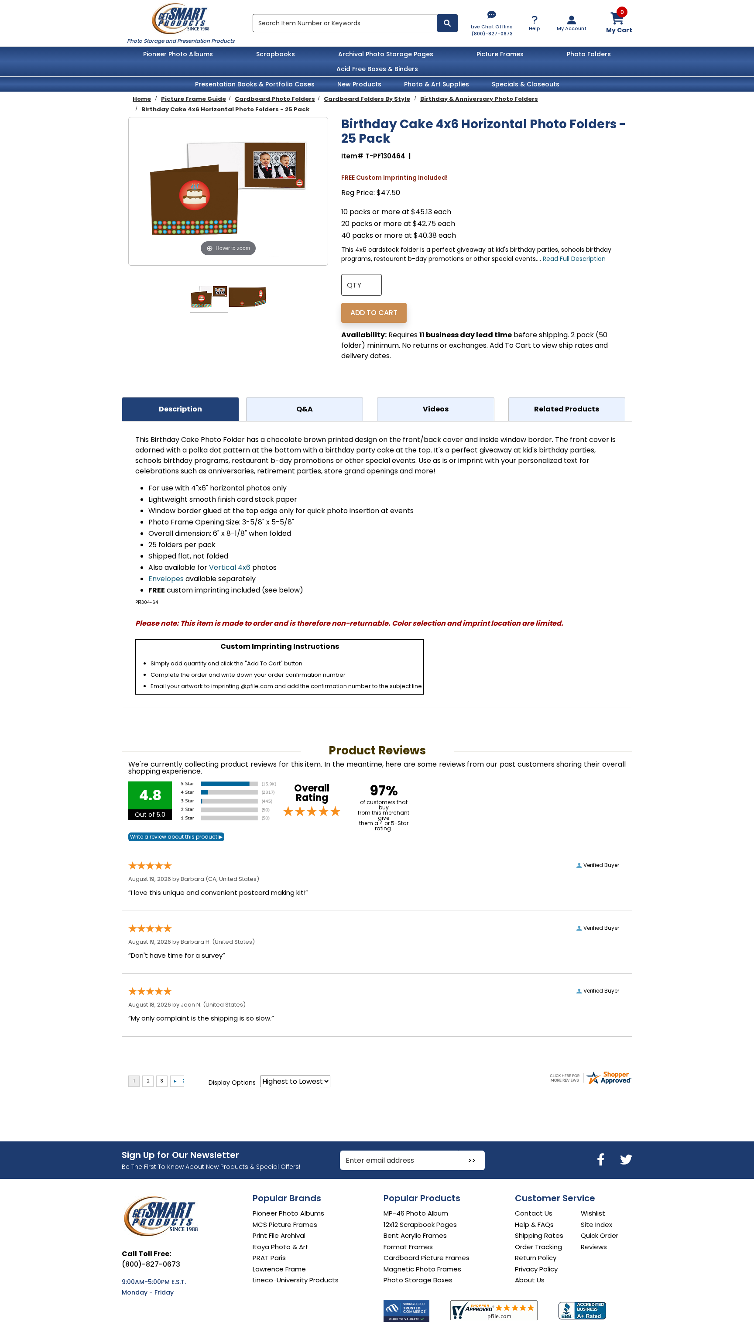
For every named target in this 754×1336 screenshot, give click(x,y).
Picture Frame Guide (193, 99)
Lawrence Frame (279, 1269)
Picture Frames (500, 54)
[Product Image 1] (209, 297)
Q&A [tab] (304, 409)
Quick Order (599, 1235)
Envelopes (166, 579)
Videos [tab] (436, 409)
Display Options (232, 1082)
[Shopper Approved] (494, 1310)
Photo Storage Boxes (418, 1280)
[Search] (447, 23)
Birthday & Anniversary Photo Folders (479, 99)
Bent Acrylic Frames (415, 1235)
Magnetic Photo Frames (422, 1269)
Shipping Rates (539, 1235)
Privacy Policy (536, 1269)
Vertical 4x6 (229, 567)
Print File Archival (279, 1235)
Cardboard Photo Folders (275, 99)
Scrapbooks (275, 54)
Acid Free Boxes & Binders (377, 69)
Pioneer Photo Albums (178, 54)
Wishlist (593, 1213)
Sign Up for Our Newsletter (180, 1155)
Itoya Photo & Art (280, 1246)
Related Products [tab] (566, 409)
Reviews (594, 1246)
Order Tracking (538, 1246)
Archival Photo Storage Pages (385, 54)
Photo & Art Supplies (436, 84)
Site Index (596, 1224)
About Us (530, 1280)
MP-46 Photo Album (416, 1213)
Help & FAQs (534, 1224)
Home (142, 99)
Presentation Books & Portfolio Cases (255, 84)
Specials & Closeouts (525, 84)
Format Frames (408, 1246)
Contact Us (533, 1213)
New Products (359, 84)
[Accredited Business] (582, 1310)
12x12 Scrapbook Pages (420, 1224)
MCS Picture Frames (285, 1224)
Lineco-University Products (296, 1280)
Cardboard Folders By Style (367, 99)
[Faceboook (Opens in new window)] (602, 1159)
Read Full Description (574, 258)
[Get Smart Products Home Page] (180, 18)
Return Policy (535, 1257)
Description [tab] (180, 409)
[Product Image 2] (247, 297)
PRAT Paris (269, 1257)
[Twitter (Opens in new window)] (626, 1159)
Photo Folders (589, 54)
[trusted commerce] (406, 1311)
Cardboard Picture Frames (427, 1257)
